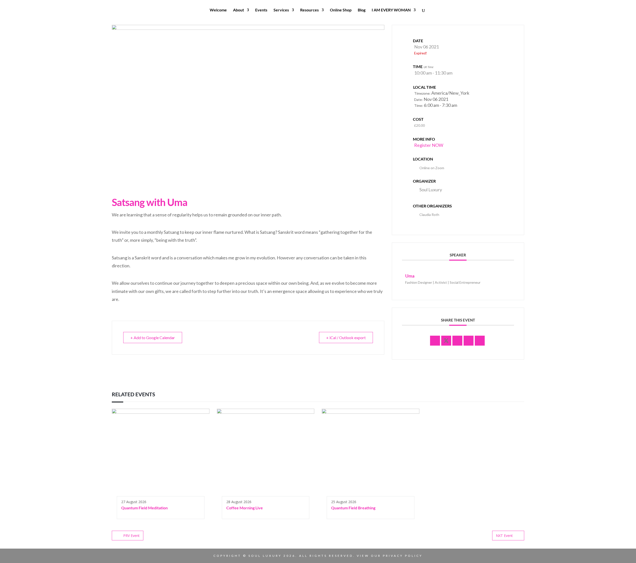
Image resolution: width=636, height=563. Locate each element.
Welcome (218, 10)
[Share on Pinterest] (469, 341)
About (238, 10)
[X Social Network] (446, 341)
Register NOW (428, 145)
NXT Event (504, 535)
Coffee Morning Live (244, 507)
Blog (361, 10)
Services (281, 10)
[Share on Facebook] (435, 341)
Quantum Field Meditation (144, 507)
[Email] (480, 341)
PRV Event (131, 535)
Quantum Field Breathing (353, 507)
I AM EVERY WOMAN (391, 10)
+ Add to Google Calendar (152, 337)
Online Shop (341, 10)
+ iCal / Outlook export (346, 337)
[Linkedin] (457, 341)
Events (261, 10)
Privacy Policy (403, 556)
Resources (309, 10)
